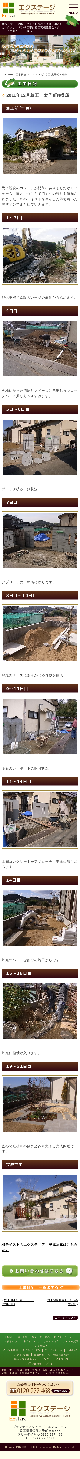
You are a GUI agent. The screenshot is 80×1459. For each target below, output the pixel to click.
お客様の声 (41, 1345)
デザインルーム (54, 1350)
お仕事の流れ (12, 1341)
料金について (31, 1341)
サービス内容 (51, 1341)
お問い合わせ (34, 1363)
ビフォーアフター (64, 1337)
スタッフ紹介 (22, 1354)
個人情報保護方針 (58, 1354)
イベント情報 (10, 1350)
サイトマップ (61, 1359)
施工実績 (22, 1337)
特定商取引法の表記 (25, 1359)
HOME (9, 1337)
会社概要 (39, 1354)
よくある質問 (71, 1341)
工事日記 (72, 1350)
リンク (45, 1359)
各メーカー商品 (41, 1337)
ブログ (50, 1363)
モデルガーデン (31, 1350)
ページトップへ (67, 1317)
